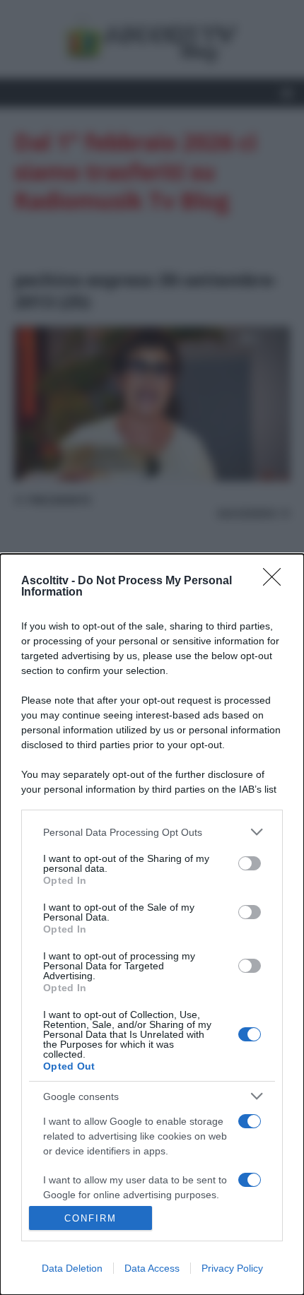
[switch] (249, 863)
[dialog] (152, 924)
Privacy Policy (232, 1268)
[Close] (276, 581)
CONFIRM (90, 1218)
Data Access (152, 1268)
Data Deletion (72, 1268)
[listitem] (152, 831)
